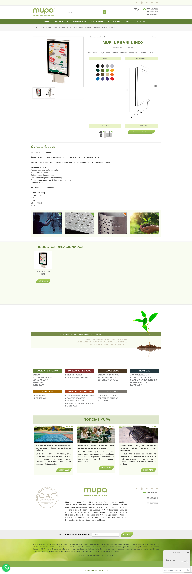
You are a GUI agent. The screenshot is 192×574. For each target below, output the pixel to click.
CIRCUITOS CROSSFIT (75, 398)
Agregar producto (141, 132)
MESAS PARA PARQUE (108, 377)
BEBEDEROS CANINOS (108, 398)
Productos (61, 21)
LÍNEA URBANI (39, 398)
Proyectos (79, 21)
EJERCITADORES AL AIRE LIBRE (79, 396)
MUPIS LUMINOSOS (138, 382)
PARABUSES (136, 385)
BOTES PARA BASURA (43, 377)
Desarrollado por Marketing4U (96, 570)
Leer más (64, 470)
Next (86, 93)
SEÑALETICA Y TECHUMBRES (143, 380)
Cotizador (114, 21)
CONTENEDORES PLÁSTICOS (78, 377)
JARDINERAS (39, 382)
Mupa (46, 21)
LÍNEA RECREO (39, 396)
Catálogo (97, 21)
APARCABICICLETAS (139, 375)
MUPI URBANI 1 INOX (43, 274)
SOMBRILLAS (39, 385)
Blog (129, 21)
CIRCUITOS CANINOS (107, 396)
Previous (30, 93)
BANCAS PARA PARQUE (108, 375)
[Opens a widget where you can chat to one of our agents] (176, 561)
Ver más (43, 281)
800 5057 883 (152, 9)
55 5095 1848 (152, 12)
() (138, 10)
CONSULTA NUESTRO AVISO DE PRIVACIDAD (96, 555)
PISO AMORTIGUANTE (74, 401)
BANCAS (37, 375)
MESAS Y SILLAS (40, 380)
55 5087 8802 (152, 15)
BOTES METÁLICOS (73, 375)
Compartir (154, 37)
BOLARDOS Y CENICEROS (141, 377)
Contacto (142, 21)
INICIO (35, 27)
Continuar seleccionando (97, 37)
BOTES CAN (103, 401)
